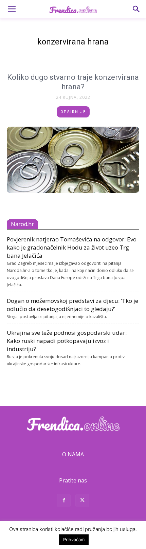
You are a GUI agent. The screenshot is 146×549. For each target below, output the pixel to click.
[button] (11, 9)
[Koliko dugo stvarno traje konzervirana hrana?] (73, 160)
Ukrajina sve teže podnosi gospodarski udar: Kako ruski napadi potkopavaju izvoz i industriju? (67, 341)
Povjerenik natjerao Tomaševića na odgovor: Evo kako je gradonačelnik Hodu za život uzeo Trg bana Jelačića (71, 247)
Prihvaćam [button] (74, 539)
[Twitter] (82, 501)
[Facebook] (64, 501)
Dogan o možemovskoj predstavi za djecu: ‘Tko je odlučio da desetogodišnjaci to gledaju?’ (72, 305)
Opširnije (73, 112)
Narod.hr (22, 224)
